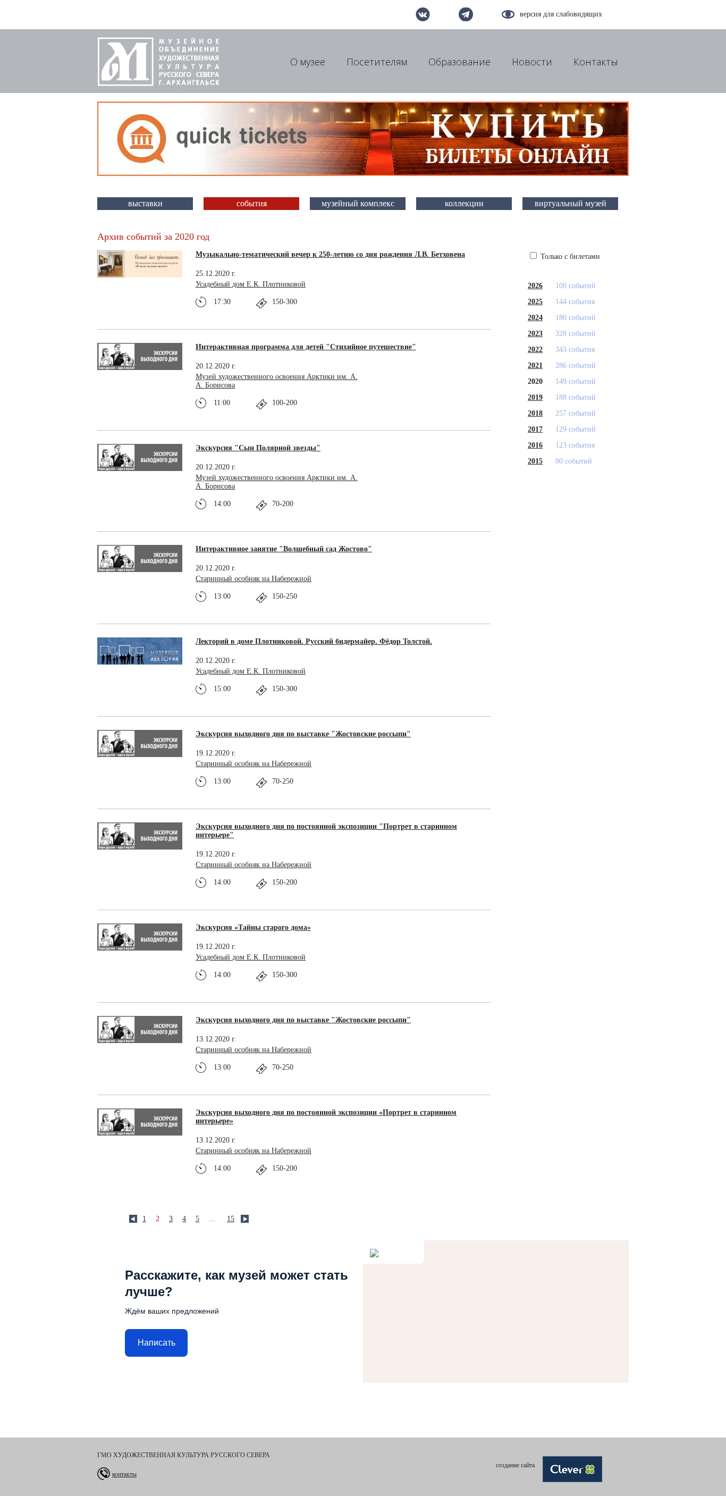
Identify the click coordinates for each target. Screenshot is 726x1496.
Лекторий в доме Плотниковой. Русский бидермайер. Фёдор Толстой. (314, 641)
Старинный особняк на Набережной (253, 579)
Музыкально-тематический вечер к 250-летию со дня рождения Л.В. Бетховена (330, 254)
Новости (532, 61)
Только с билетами (569, 256)
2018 (535, 413)
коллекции (464, 203)
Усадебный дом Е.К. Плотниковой (251, 284)
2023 (535, 334)
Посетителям (377, 61)
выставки (145, 203)
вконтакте (423, 14)
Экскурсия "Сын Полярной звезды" (258, 448)
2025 (535, 302)
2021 (535, 365)
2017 (535, 429)
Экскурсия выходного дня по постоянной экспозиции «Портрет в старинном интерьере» (326, 1116)
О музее (307, 61)
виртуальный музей (570, 203)
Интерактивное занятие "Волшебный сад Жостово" (284, 549)
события (252, 203)
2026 (535, 286)
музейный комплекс (358, 203)
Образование (459, 61)
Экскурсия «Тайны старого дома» (253, 927)
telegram (466, 14)
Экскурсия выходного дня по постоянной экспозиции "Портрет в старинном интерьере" (326, 830)
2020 (535, 381)
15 (230, 1219)
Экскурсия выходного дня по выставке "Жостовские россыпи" (303, 734)
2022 (535, 350)
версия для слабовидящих (561, 14)
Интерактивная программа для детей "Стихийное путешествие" (306, 347)
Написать (156, 1342)
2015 (535, 461)
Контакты (595, 61)
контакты (124, 1474)
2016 (535, 445)
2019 (535, 397)
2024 (535, 318)
